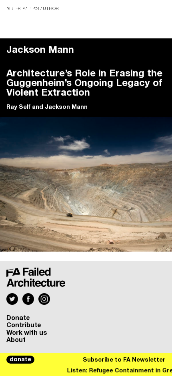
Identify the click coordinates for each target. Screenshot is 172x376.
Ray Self (18, 107)
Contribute (23, 325)
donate (20, 359)
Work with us (26, 333)
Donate (18, 318)
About (16, 340)
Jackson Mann (66, 107)
